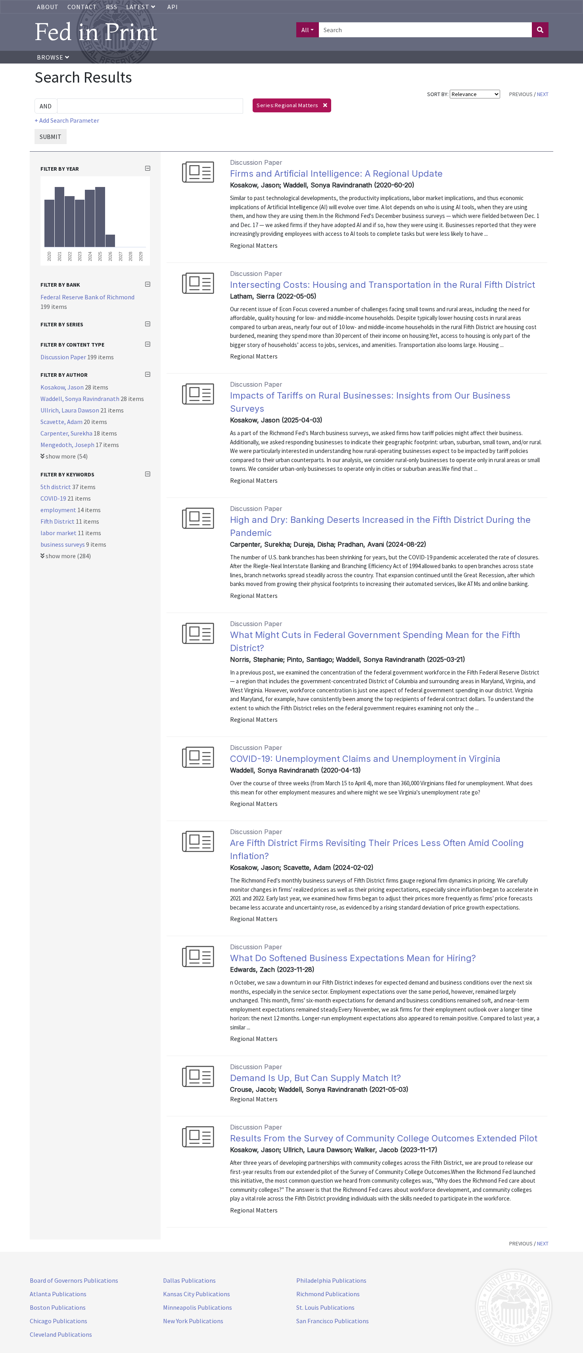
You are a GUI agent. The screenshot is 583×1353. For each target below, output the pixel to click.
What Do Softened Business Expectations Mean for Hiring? (353, 958)
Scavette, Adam (62, 422)
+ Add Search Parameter (67, 120)
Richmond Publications (328, 1294)
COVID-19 (53, 498)
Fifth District (58, 521)
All (305, 30)
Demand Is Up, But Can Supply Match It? (315, 1078)
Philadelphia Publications (331, 1280)
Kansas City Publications (196, 1294)
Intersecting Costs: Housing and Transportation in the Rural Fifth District (382, 284)
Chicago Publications (58, 1321)
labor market (59, 533)
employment (58, 510)
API (172, 7)
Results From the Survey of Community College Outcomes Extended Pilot (383, 1138)
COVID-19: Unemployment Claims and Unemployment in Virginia (365, 759)
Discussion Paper (63, 357)
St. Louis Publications (325, 1307)
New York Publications (193, 1321)
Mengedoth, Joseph (68, 445)
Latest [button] (138, 7)
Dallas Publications (189, 1280)
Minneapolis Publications (197, 1307)
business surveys (63, 544)
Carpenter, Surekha (67, 433)
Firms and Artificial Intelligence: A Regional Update (336, 173)
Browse (51, 57)
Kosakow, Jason (62, 387)
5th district (56, 487)
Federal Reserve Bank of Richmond (87, 297)
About (48, 7)
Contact (82, 7)
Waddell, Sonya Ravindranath (80, 399)
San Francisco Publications (332, 1321)
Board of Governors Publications (74, 1280)
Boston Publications (58, 1307)
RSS (111, 7)
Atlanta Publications (58, 1294)
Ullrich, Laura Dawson (70, 410)
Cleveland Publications (61, 1334)
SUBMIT (50, 137)
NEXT (542, 94)
